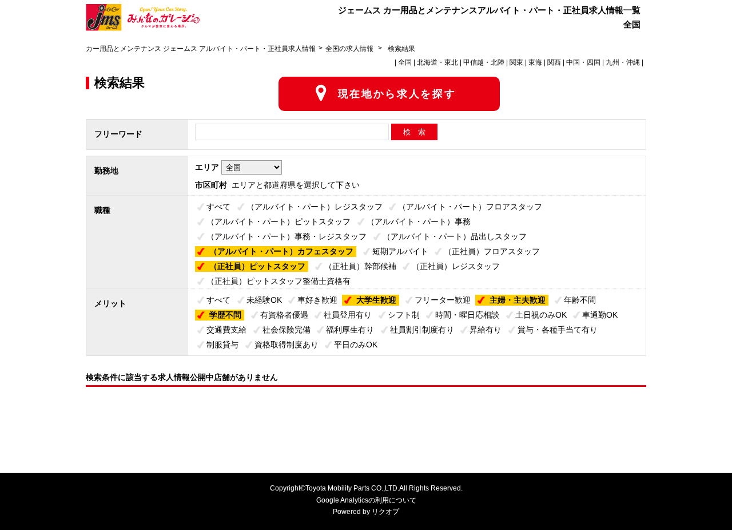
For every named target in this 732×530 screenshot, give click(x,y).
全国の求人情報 (350, 49)
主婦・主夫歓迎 (518, 299)
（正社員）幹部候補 (360, 266)
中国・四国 (583, 62)
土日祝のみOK (541, 314)
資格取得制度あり (286, 344)
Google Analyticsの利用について (366, 500)
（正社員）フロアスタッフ (492, 251)
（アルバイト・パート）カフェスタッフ (281, 251)
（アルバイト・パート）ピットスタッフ (278, 221)
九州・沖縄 (623, 62)
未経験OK (264, 299)
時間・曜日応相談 (467, 314)
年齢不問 (580, 299)
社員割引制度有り (422, 329)
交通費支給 (226, 329)
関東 (516, 62)
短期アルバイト (400, 251)
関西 (554, 62)
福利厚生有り (350, 329)
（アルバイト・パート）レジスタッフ (314, 206)
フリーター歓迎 (443, 299)
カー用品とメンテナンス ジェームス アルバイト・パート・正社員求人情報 (201, 49)
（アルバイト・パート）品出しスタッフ (455, 236)
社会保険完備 (286, 329)
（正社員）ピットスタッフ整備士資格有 (278, 281)
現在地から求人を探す (397, 94)
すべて (218, 206)
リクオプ (385, 512)
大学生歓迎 (376, 299)
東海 (535, 62)
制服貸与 (222, 344)
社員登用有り (348, 314)
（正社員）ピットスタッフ (257, 266)
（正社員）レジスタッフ (456, 266)
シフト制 (404, 314)
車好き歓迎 (317, 299)
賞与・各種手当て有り (558, 329)
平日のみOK (355, 344)
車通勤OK (600, 314)
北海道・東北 (437, 62)
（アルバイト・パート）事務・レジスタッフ (286, 236)
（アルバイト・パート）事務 (419, 221)
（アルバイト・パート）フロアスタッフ (470, 206)
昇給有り (486, 329)
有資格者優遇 (284, 314)
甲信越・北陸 (483, 62)
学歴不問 (225, 314)
